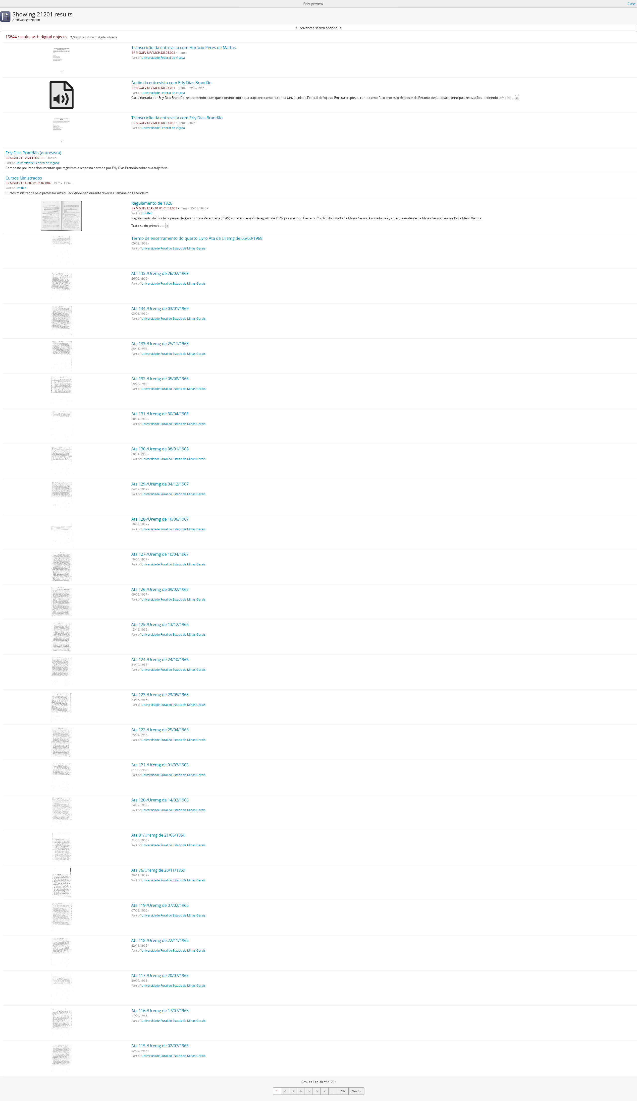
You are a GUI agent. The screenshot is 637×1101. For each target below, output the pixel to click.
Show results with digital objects (94, 37)
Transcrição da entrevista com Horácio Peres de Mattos (183, 47)
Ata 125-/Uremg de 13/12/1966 (160, 624)
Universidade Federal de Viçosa (163, 58)
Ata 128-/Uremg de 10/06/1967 (160, 519)
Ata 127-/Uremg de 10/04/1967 (160, 554)
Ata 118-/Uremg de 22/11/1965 (160, 940)
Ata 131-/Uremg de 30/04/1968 (160, 414)
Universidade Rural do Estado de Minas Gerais (173, 248)
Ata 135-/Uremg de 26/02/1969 (160, 273)
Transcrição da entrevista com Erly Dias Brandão (177, 118)
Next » (356, 1091)
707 (342, 1091)
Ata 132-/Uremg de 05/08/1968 (160, 378)
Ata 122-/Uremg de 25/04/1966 (160, 730)
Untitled (20, 188)
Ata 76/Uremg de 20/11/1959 (158, 870)
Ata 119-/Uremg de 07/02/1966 (160, 905)
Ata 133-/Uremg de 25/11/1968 (160, 343)
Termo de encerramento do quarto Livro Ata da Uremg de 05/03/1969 (196, 238)
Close (632, 3)
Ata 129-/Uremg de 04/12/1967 (160, 484)
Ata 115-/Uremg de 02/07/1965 (160, 1045)
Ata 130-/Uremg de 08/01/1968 (160, 449)
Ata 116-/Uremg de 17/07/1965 (160, 1010)
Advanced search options (318, 28)
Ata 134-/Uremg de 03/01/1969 (160, 308)
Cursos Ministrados (23, 178)
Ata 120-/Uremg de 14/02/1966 (160, 800)
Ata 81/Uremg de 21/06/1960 (158, 835)
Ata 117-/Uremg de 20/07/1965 (160, 975)
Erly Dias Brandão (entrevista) (33, 153)
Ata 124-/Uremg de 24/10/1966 (160, 659)
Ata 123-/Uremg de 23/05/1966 (160, 694)
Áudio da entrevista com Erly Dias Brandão (171, 82)
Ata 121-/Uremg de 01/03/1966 (160, 765)
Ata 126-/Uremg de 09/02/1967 (160, 589)
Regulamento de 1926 (151, 203)
